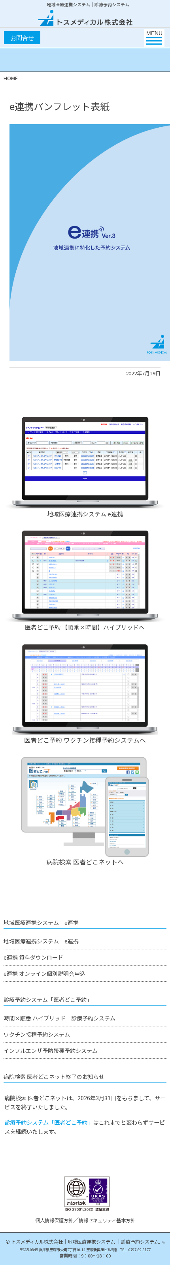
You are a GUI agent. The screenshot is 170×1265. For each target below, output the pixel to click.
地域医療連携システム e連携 (85, 514)
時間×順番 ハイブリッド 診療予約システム (59, 1018)
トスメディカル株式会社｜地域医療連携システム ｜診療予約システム (85, 1241)
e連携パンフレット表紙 (59, 106)
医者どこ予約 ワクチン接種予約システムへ (85, 740)
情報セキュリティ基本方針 (107, 1220)
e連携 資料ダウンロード (33, 957)
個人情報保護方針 (54, 1220)
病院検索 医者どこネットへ (85, 861)
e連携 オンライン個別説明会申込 (44, 973)
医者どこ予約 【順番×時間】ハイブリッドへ (85, 627)
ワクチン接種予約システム (37, 1034)
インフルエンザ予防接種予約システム (51, 1050)
